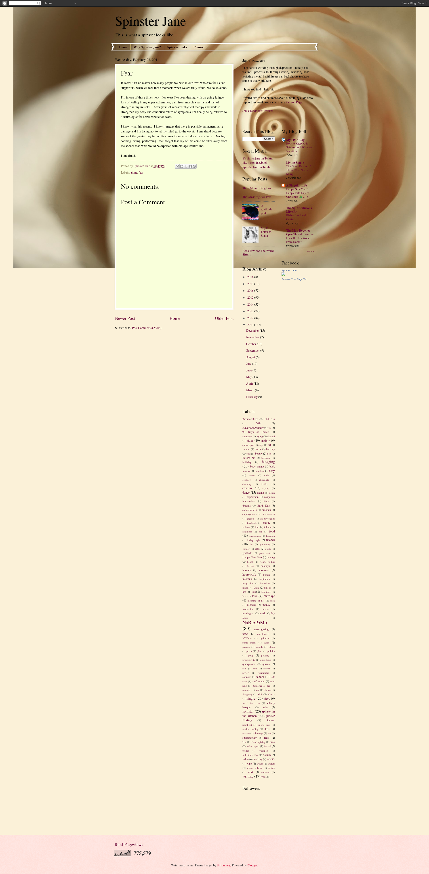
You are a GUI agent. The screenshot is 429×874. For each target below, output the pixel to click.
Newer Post (125, 318)
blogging (268, 461)
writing (247, 776)
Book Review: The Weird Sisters (258, 253)
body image (257, 466)
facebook (252, 522)
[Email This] (177, 166)
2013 (250, 311)
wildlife (271, 759)
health (250, 561)
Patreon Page (294, 102)
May (249, 377)
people (259, 646)
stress (267, 729)
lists (253, 591)
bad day (270, 449)
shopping (247, 694)
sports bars (264, 724)
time (272, 742)
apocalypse (248, 444)
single (250, 698)
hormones (264, 570)
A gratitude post (266, 209)
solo (265, 707)
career (252, 475)
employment (248, 514)
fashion (246, 527)
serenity (246, 690)
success (246, 733)
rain (244, 668)
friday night (253, 540)
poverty (265, 655)
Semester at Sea (261, 685)
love (254, 596)
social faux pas (251, 703)
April (250, 383)
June (249, 370)
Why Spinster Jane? (147, 47)
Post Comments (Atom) (147, 328)
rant (255, 668)
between (265, 457)
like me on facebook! (255, 162)
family (266, 522)
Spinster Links (177, 47)
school (260, 677)
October (251, 344)
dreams (246, 505)
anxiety (265, 440)
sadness (246, 677)
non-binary (263, 633)
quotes (266, 664)
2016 (250, 290)
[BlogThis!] (181, 166)
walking (257, 759)
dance (246, 492)
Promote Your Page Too (294, 279)
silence (271, 694)
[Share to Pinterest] (194, 166)
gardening (265, 544)
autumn (246, 449)
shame (267, 690)
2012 (250, 318)
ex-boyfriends (267, 518)
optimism (264, 638)
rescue (266, 668)
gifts (257, 548)
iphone (246, 587)
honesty (246, 570)
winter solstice (254, 767)
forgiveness (255, 535)
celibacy (246, 479)
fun (251, 544)
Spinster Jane (150, 20)
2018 (250, 277)
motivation (248, 609)
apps (261, 444)
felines (267, 527)
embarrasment (249, 509)
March (250, 390)
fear (141, 172)
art (269, 444)
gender (246, 548)
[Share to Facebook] (190, 166)
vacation (263, 750)
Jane (256, 587)
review (245, 672)
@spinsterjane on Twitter (257, 158)
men (272, 600)
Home (123, 47)
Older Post (224, 318)
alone (133, 172)
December (253, 330)
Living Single (295, 162)
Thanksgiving (258, 742)
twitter (245, 750)
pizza (249, 651)
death (272, 492)
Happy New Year (252, 557)
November (253, 337)
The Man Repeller (298, 230)
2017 (250, 284)
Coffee (264, 484)
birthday (246, 462)
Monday (251, 604)
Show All (309, 251)
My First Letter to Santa (266, 232)
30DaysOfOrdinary (253, 427)
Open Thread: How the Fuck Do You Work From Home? (299, 238)
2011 (250, 325)
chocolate (264, 479)
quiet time (265, 659)
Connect (199, 47)
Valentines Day (250, 755)
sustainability (249, 737)
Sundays (258, 733)
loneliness (266, 591)
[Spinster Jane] (283, 274)
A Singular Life (296, 185)
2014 (250, 304)
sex (257, 690)
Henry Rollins (267, 561)
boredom (260, 471)
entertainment (268, 514)
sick (260, 694)
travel (267, 746)
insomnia (247, 579)
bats (248, 453)
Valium (267, 755)
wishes (271, 767)
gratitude (247, 553)
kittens (267, 587)
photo (272, 646)
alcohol (271, 436)
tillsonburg (224, 865)
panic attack (249, 642)
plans (259, 651)
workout (265, 772)
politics (271, 651)
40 (269, 427)
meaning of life (256, 600)
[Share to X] (186, 166)
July (249, 363)
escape (250, 518)
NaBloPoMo (254, 622)
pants (266, 642)
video (245, 759)
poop (250, 655)
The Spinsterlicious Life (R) (299, 210)
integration (248, 583)
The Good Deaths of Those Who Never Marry (298, 170)
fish (261, 531)
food (272, 531)
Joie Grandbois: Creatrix (257, 111)
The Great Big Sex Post (256, 197)
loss (244, 596)
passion (246, 646)
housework (249, 574)
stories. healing (250, 729)
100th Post (269, 419)
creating (247, 488)
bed (269, 453)
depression (253, 497)
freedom (270, 535)
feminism (247, 531)
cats (266, 475)
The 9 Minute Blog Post (257, 188)
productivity (248, 659)
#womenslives (250, 419)
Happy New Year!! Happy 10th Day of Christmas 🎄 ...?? (297, 193)
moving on (248, 613)
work (250, 772)
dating (260, 492)
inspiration (264, 579)
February (252, 397)
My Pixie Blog (295, 140)
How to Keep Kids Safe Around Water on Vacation (299, 147)
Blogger (252, 865)
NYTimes (247, 638)
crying (266, 488)
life (244, 591)
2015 (250, 297)
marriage (269, 596)
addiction (247, 436)
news (245, 633)
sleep (267, 698)
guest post (264, 553)
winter (271, 763)
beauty (259, 453)
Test (244, 742)
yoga (264, 776)
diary (266, 501)
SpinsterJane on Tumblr (257, 167)
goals (268, 548)
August (251, 357)
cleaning (246, 484)
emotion (266, 509)
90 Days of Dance (255, 432)
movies (265, 609)
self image (258, 681)
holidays (265, 566)
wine (249, 763)
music (262, 613)
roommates (263, 672)
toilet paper (253, 746)
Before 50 (248, 457)
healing (271, 557)
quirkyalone (248, 664)
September (253, 350)
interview (265, 583)
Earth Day (263, 505)
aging (260, 436)
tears (266, 737)
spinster (248, 711)
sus (269, 733)
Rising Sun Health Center (297, 217)
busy (272, 471)
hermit (250, 566)
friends (270, 540)
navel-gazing (261, 629)
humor (266, 574)
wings (260, 763)
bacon (258, 449)
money (266, 604)
